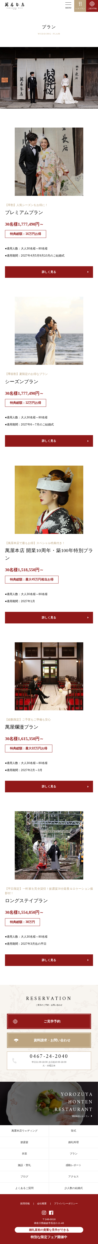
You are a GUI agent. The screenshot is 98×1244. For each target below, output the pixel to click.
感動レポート (73, 1165)
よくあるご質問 (24, 1188)
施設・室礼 (24, 1165)
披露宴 (24, 1142)
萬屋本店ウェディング (24, 1130)
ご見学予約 (52, 1021)
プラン (74, 1153)
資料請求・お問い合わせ (52, 1040)
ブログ (24, 1176)
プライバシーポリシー (66, 1203)
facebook (51, 1212)
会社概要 (42, 1203)
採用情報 (25, 1203)
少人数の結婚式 (73, 1188)
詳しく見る (49, 272)
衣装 (24, 1153)
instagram (44, 1212)
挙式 (73, 1130)
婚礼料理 (73, 1142)
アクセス (73, 1176)
